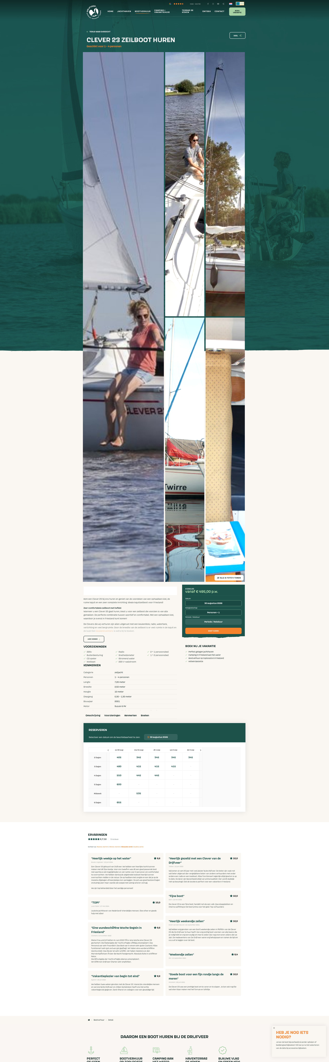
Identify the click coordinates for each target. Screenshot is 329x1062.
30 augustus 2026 (213, 603)
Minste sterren (114, 847)
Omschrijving (93, 715)
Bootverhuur (143, 11)
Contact (219, 11)
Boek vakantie (237, 12)
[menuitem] (110, 11)
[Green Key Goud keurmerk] (240, 3)
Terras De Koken (187, 11)
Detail (110, 1020)
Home (110, 11)
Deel (236, 35)
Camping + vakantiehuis (162, 11)
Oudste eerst (138, 847)
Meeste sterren (102, 847)
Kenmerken (130, 715)
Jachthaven (124, 11)
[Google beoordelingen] (177, 4)
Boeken (145, 715)
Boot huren (213, 631)
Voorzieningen (112, 715)
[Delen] (231, 4)
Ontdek (206, 11)
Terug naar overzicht (99, 32)
